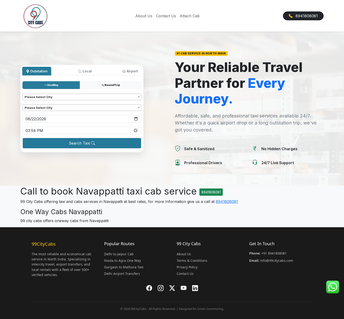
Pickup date (32, 113)
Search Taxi (80, 143)
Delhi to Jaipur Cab (119, 254)
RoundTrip (112, 85)
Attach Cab (190, 16)
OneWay (53, 85)
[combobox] (81, 97)
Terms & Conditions (192, 260)
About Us (143, 16)
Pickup (28, 91)
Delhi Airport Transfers (122, 273)
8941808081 (306, 16)
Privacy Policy (187, 267)
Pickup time (32, 124)
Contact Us (166, 16)
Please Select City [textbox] (38, 97)
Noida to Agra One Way (122, 260)
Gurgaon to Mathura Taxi (123, 267)
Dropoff (29, 102)
